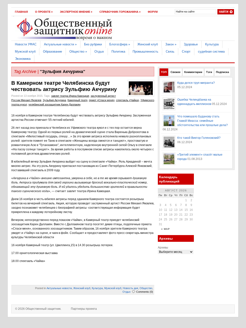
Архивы (163, 247)
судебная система (211, 51)
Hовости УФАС (26, 44)
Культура (212, 44)
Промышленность (145, 51)
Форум (153, 11)
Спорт (186, 51)
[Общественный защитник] (64, 39)
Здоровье (191, 44)
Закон (170, 44)
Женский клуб (147, 44)
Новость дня (130, 288)
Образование (52, 51)
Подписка (222, 72)
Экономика (23, 59)
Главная (21, 11)
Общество (78, 51)
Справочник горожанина (120, 11)
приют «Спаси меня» (102, 100)
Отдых (99, 51)
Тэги (209, 72)
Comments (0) (144, 291)
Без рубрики (93, 44)
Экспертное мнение (76, 11)
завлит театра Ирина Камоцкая (70, 95)
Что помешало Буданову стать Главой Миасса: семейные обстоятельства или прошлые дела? (202, 121)
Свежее (175, 72)
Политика (118, 51)
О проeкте (44, 11)
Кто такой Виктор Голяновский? (199, 138)
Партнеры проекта (84, 308)
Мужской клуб (25, 51)
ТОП (164, 72)
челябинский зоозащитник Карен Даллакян (54, 104)
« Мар (165, 229)
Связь (170, 51)
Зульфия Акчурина (54, 100)
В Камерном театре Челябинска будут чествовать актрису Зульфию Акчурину (64, 86)
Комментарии (193, 72)
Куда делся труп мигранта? (196, 83)
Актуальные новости (60, 44)
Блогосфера (119, 44)
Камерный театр (77, 100)
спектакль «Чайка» (127, 100)
